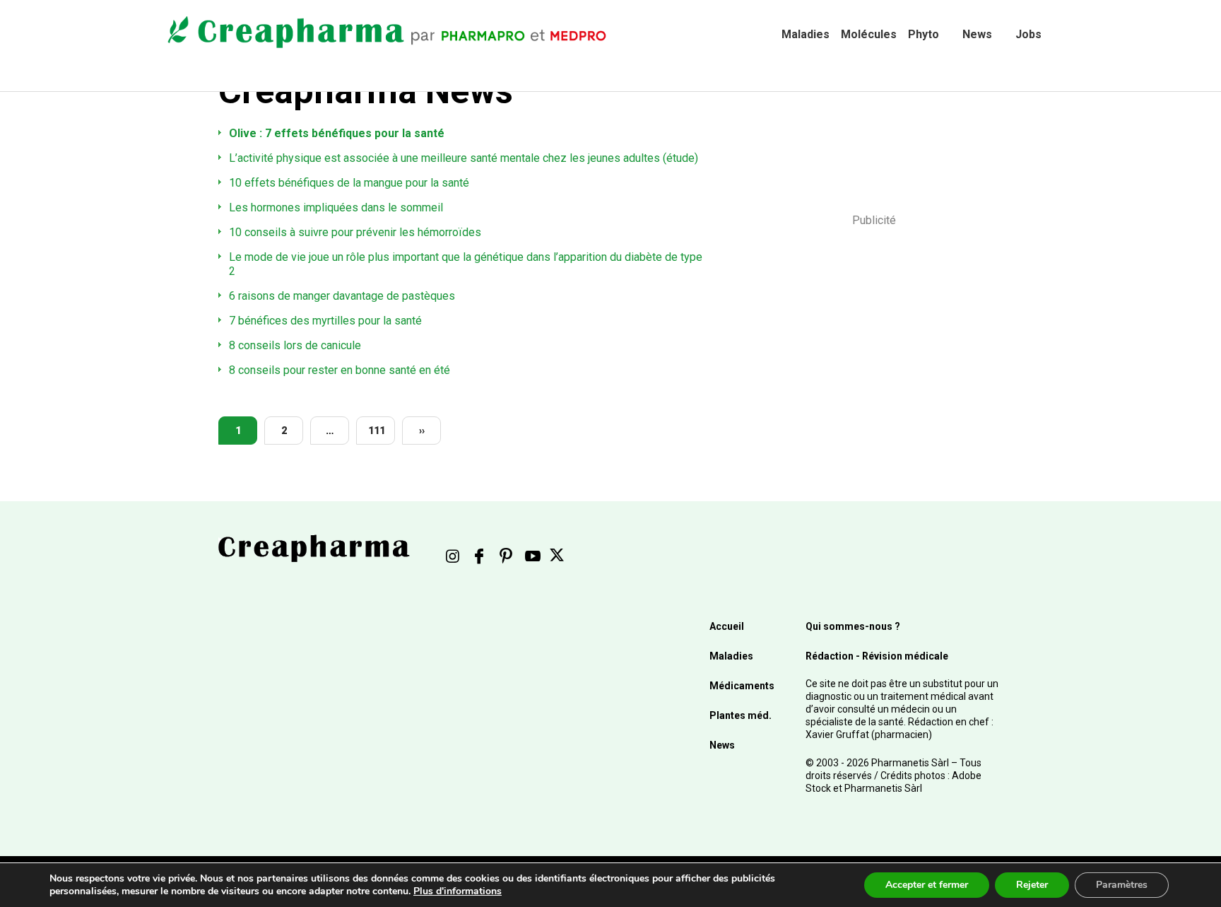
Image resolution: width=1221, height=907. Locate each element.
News (977, 34)
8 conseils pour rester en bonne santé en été (339, 370)
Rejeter (1032, 884)
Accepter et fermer (926, 884)
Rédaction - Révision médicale (877, 656)
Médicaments (741, 685)
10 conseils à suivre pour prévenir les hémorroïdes (355, 232)
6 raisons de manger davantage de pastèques (342, 296)
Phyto (923, 34)
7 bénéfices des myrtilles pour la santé (325, 320)
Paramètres (1122, 884)
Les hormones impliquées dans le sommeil (336, 207)
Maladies (805, 34)
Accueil (726, 626)
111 (376, 430)
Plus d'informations (457, 891)
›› (422, 430)
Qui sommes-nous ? (853, 626)
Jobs (1028, 34)
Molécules (869, 34)
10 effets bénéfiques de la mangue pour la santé (349, 182)
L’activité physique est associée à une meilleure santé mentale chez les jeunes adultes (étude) (463, 158)
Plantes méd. (740, 715)
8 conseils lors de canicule (295, 345)
